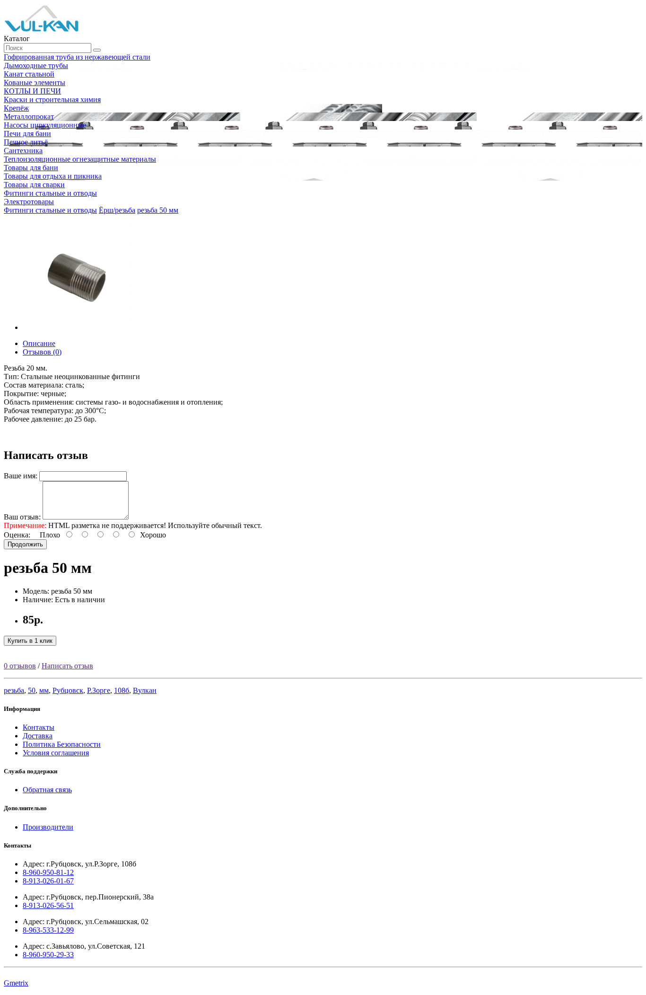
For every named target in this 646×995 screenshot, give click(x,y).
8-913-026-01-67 (48, 881)
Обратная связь (47, 790)
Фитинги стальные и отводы (50, 210)
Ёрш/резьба (117, 210)
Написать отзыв (67, 666)
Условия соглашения (56, 753)
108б (121, 690)
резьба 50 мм (157, 210)
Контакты (38, 727)
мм (44, 690)
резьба (14, 690)
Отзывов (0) (42, 352)
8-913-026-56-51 (48, 905)
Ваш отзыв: (22, 517)
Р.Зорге (98, 690)
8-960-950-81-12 (48, 872)
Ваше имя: (20, 476)
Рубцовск (67, 690)
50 (31, 690)
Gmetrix (16, 983)
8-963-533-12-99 (48, 930)
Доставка (37, 736)
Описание (39, 343)
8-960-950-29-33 (48, 955)
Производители (48, 827)
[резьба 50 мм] (77, 327)
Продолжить (25, 544)
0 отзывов (20, 666)
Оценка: (17, 535)
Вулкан (145, 690)
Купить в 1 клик (30, 640)
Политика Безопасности (62, 744)
